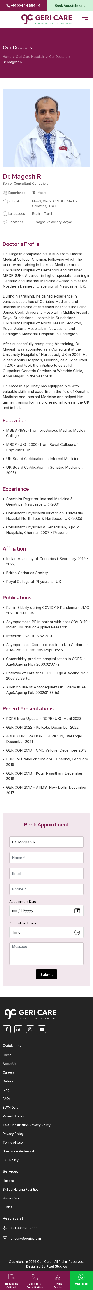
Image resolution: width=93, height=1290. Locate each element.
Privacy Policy (13, 1134)
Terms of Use (13, 1142)
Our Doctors (58, 56)
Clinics (7, 1207)
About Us (9, 1064)
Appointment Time (23, 923)
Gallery (8, 1081)
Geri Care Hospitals (30, 56)
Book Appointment (70, 5)
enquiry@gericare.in (26, 1238)
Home (7, 56)
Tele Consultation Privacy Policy (27, 1125)
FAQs (6, 1099)
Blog (6, 1090)
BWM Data (10, 1107)
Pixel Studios (56, 1266)
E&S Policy (11, 1160)
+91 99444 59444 (25, 5)
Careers (9, 1072)
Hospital (9, 1181)
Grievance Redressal (18, 1151)
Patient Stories (13, 1116)
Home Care (11, 1198)
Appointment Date (22, 902)
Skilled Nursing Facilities (20, 1189)
